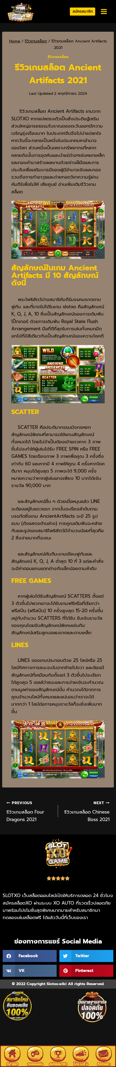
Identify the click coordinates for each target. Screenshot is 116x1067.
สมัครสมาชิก (83, 11)
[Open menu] (104, 12)
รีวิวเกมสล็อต (58, 57)
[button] (30, 956)
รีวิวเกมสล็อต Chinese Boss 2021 (87, 811)
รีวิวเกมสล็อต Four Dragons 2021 (25, 811)
